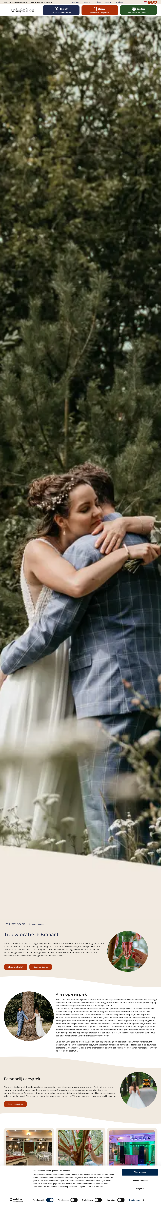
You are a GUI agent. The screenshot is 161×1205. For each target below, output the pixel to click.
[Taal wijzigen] (145, 2)
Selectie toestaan (140, 1180)
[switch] (74, 1200)
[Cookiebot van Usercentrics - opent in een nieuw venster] (16, 1200)
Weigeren (140, 1188)
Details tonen (135, 1200)
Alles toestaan (140, 1172)
